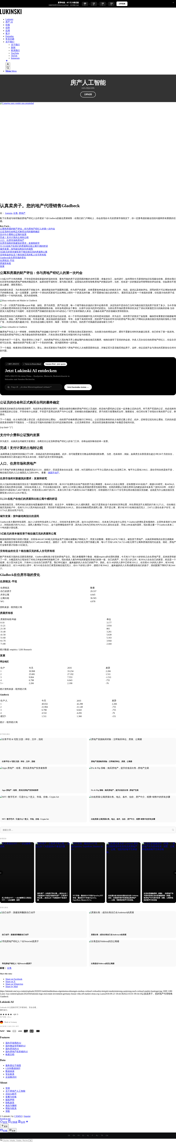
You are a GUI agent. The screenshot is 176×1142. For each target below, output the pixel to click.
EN (74, 1135)
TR (102, 1135)
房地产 (22, 213)
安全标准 (10, 1074)
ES (83, 1135)
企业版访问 (11, 1077)
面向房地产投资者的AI (17, 1051)
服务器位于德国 (13, 1065)
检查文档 (10, 1054)
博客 (8, 1111)
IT (92, 1135)
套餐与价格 (11, 1097)
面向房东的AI (12, 1048)
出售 (15, 213)
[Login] (8, 64)
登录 (8, 1088)
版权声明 (10, 1100)
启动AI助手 (11, 1094)
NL (88, 1135)
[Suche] (8, 68)
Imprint (27, 1116)
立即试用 (88, 94)
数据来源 (10, 1071)
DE (69, 1135)
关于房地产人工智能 (15, 1091)
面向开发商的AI (13, 1043)
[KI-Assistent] (7, 60)
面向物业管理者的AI (15, 1046)
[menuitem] (91, 19)
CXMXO (18, 1116)
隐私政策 (10, 1102)
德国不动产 (53, 472)
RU (97, 1135)
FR (79, 1135)
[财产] (10, 14)
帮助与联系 (11, 1108)
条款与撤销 (11, 1105)
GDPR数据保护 (13, 1068)
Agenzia (8, 213)
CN (107, 1135)
